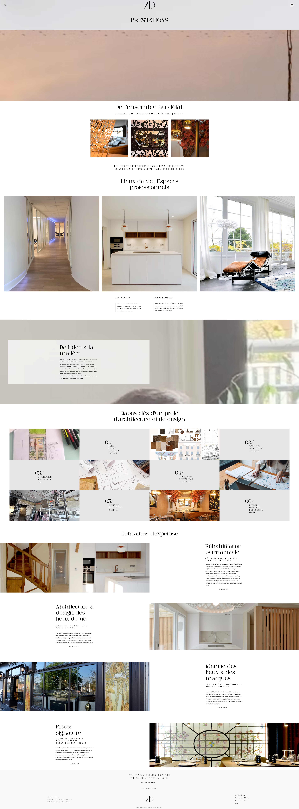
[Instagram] (5, 5)
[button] (292, 5)
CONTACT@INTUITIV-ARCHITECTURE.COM (59, 799)
